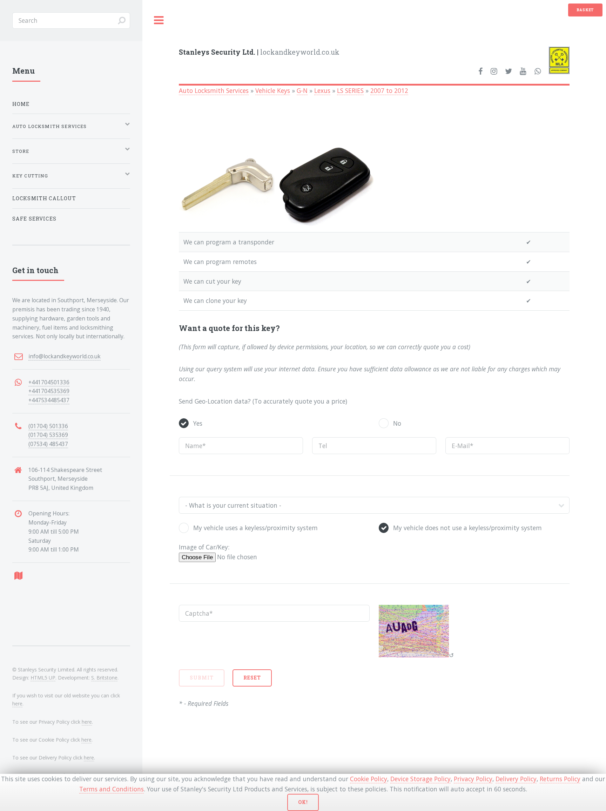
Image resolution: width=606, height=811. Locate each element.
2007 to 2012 (389, 90)
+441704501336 (48, 382)
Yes (197, 423)
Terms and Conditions (111, 789)
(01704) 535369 (48, 435)
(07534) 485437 (48, 444)
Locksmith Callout (44, 198)
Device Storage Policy (420, 779)
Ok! (303, 802)
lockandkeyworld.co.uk (259, 52)
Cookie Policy (368, 779)
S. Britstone (104, 677)
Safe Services (34, 218)
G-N (302, 90)
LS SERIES (350, 90)
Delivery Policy (516, 779)
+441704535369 (48, 391)
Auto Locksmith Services (214, 90)
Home (21, 104)
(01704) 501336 (48, 426)
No (397, 423)
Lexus (322, 90)
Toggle (158, 20)
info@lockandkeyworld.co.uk (64, 356)
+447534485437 (48, 400)
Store (20, 151)
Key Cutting (30, 175)
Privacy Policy (473, 779)
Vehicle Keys (272, 90)
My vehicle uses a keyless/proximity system (255, 527)
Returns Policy (560, 779)
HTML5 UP (43, 677)
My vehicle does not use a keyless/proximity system (467, 527)
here (17, 703)
